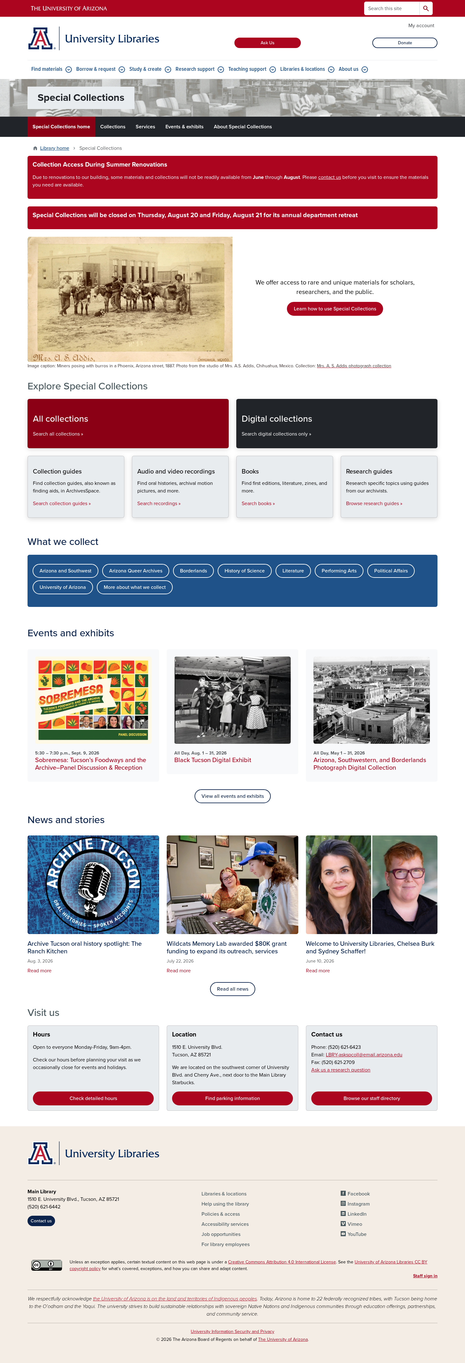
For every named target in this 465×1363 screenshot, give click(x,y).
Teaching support (247, 69)
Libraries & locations (302, 69)
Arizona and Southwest (65, 571)
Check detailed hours (93, 1098)
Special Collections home (61, 127)
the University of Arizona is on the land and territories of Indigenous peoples (175, 1299)
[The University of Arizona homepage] (69, 8)
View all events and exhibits (233, 796)
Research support (195, 69)
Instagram (359, 1204)
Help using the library (225, 1204)
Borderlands (193, 571)
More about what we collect (135, 587)
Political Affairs (391, 571)
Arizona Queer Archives (135, 571)
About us (348, 69)
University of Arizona (63, 587)
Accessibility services (225, 1224)
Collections (113, 127)
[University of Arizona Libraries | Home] (93, 38)
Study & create (145, 69)
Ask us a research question (340, 1070)
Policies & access (221, 1214)
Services (145, 127)
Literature (293, 571)
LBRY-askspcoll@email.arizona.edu (364, 1055)
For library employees (226, 1244)
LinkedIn (357, 1214)
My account (421, 25)
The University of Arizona (283, 1339)
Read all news (232, 989)
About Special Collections (243, 127)
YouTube (357, 1234)
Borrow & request (95, 69)
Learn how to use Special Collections (335, 309)
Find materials (46, 69)
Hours (41, 1034)
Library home (54, 148)
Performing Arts (339, 571)
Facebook (359, 1194)
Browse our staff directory (372, 1098)
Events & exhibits (184, 127)
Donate (405, 43)
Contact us (327, 1034)
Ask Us (268, 43)
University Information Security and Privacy (232, 1331)
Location (184, 1034)
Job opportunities (221, 1234)
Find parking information (232, 1098)
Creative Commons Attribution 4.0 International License (282, 1262)
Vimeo (355, 1224)
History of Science (245, 571)
